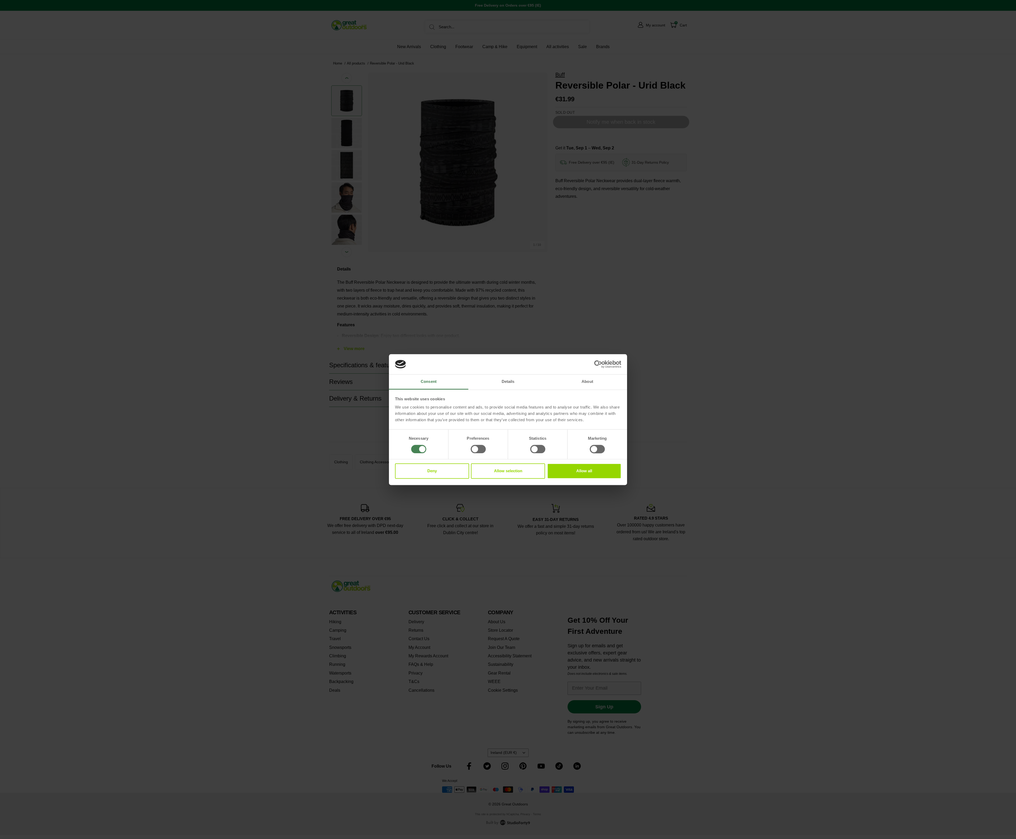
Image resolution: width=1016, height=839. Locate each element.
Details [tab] (508, 381)
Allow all (584, 471)
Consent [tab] (429, 381)
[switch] (478, 449)
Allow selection (508, 471)
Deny (432, 471)
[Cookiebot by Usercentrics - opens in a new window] (598, 364)
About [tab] (587, 381)
